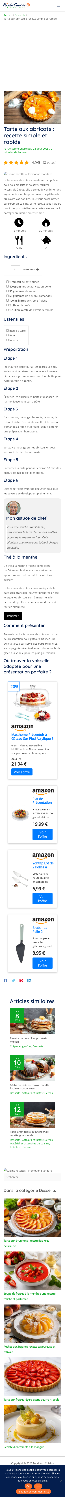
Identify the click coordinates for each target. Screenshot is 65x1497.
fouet (12, 335)
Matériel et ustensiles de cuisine (29, 1143)
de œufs (19, 305)
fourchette (15, 340)
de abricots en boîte (30, 286)
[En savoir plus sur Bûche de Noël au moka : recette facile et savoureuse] (32, 1067)
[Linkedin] (29, 980)
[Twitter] (13, 980)
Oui (28, 1486)
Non (38, 1486)
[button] (28, 173)
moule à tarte (17, 330)
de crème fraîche (28, 300)
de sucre (22, 291)
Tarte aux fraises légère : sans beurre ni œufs (31, 1399)
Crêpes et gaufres (20, 1046)
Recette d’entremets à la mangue (24, 1447)
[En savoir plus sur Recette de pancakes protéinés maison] (32, 1021)
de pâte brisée (24, 282)
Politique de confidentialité (33, 1491)
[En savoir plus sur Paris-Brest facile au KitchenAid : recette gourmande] (32, 1114)
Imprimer (13, 616)
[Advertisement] (32, 56)
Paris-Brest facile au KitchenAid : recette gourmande (29, 1133)
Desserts (38, 1046)
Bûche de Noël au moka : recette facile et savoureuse (29, 1086)
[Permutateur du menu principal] (58, 5)
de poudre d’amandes (30, 296)
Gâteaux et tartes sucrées (37, 1093)
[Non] (60, 1481)
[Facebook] (5, 980)
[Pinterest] (21, 980)
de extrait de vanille (31, 310)
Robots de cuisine (20, 1147)
